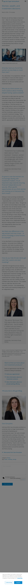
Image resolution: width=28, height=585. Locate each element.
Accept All (18, 582)
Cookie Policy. (20, 578)
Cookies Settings (9, 582)
